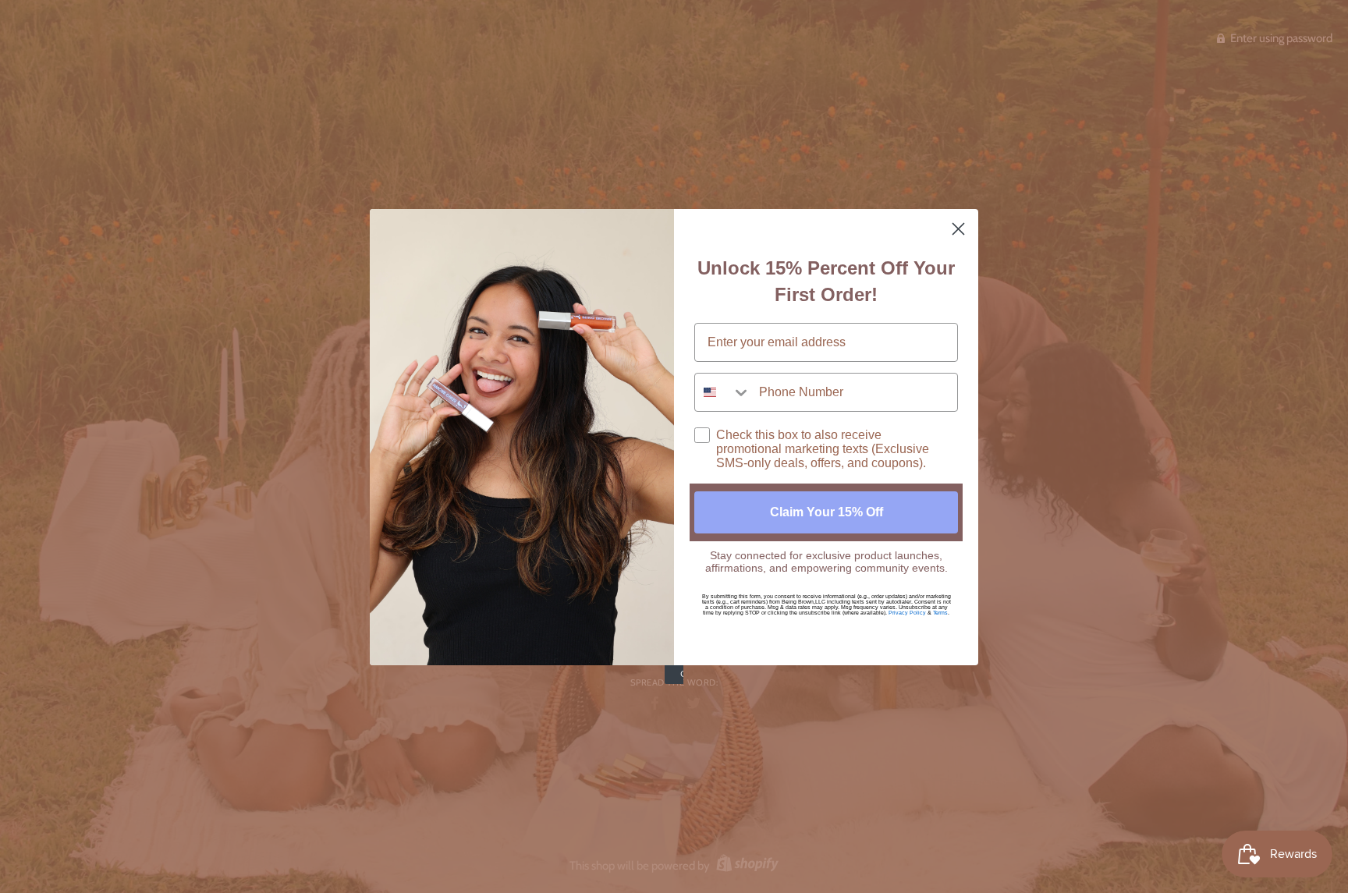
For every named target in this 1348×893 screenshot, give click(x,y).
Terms (940, 612)
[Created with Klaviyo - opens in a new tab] (674, 674)
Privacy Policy (907, 612)
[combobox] (723, 392)
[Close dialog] (958, 229)
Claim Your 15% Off (826, 512)
